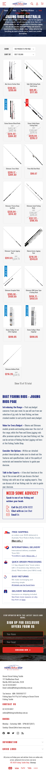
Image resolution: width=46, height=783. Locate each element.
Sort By (7, 54)
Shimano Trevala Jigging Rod (12, 252)
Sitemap (33, 762)
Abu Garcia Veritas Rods (12, 84)
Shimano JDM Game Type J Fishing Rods (33, 291)
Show (6, 49)
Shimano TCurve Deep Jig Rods (12, 207)
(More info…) (17, 541)
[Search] (32, 3)
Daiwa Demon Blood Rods (12, 123)
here (23, 600)
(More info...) (31, 556)
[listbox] (24, 49)
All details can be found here (23, 585)
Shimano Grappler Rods (12, 290)
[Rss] (22, 733)
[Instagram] (18, 733)
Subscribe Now (21, 649)
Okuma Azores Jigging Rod (33, 252)
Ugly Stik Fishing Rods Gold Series (33, 85)
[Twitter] (13, 733)
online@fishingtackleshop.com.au (15, 712)
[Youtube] (8, 733)
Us (15, 514)
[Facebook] (4, 733)
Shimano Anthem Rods (12, 369)
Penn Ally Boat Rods (33, 169)
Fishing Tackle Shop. (23, 762)
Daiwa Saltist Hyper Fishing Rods (34, 124)
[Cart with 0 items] (42, 3)
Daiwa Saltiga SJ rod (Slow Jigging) (12, 331)
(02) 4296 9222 (22, 507)
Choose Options (12, 90)
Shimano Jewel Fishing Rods (34, 207)
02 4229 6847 (8, 709)
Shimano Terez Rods (12, 169)
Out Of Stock (12, 135)
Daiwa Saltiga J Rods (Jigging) (33, 331)
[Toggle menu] (3, 3)
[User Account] (37, 3)
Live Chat (21, 511)
